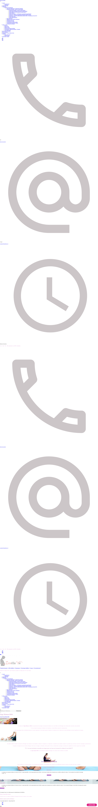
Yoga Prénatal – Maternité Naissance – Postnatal (12, 29)
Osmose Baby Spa (5, 5)
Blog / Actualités (5, 703)
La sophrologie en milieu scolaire (12, 693)
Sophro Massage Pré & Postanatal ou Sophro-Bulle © (17, 12)
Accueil (3, 674)
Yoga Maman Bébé (8, 30)
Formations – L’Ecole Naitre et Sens (8, 704)
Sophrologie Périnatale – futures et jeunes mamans (15, 9)
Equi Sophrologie (9, 18)
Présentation (6, 4)
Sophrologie (4, 6)
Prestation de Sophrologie (9, 7)
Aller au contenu (2, 0)
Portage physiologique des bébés (10, 28)
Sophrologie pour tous (10, 20)
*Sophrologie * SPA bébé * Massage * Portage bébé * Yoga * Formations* (20, 668)
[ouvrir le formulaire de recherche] (0, 709)
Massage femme (7, 27)
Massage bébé (7, 26)
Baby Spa (6, 25)
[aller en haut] (1, 806)
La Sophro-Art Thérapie (11, 23)
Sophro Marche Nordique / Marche (12, 694)
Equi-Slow (4, 33)
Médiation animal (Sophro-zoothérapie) (13, 19)
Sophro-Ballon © (12, 684)
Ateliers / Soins (4, 24)
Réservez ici (49, 775)
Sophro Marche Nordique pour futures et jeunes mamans (18, 11)
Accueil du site (7, 675)
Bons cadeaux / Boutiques (6, 31)
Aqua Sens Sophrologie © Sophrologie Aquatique (15, 8)
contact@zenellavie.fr (4, 243)
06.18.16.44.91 (3, 141)
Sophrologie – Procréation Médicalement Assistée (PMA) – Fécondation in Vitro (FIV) (23, 15)
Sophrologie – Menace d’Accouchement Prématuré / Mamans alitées (20, 14)
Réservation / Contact (5, 36)
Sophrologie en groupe (10, 21)
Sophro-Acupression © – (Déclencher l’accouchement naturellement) (20, 13)
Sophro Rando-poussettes (13, 17)
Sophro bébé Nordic (12, 16)
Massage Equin (7, 35)
